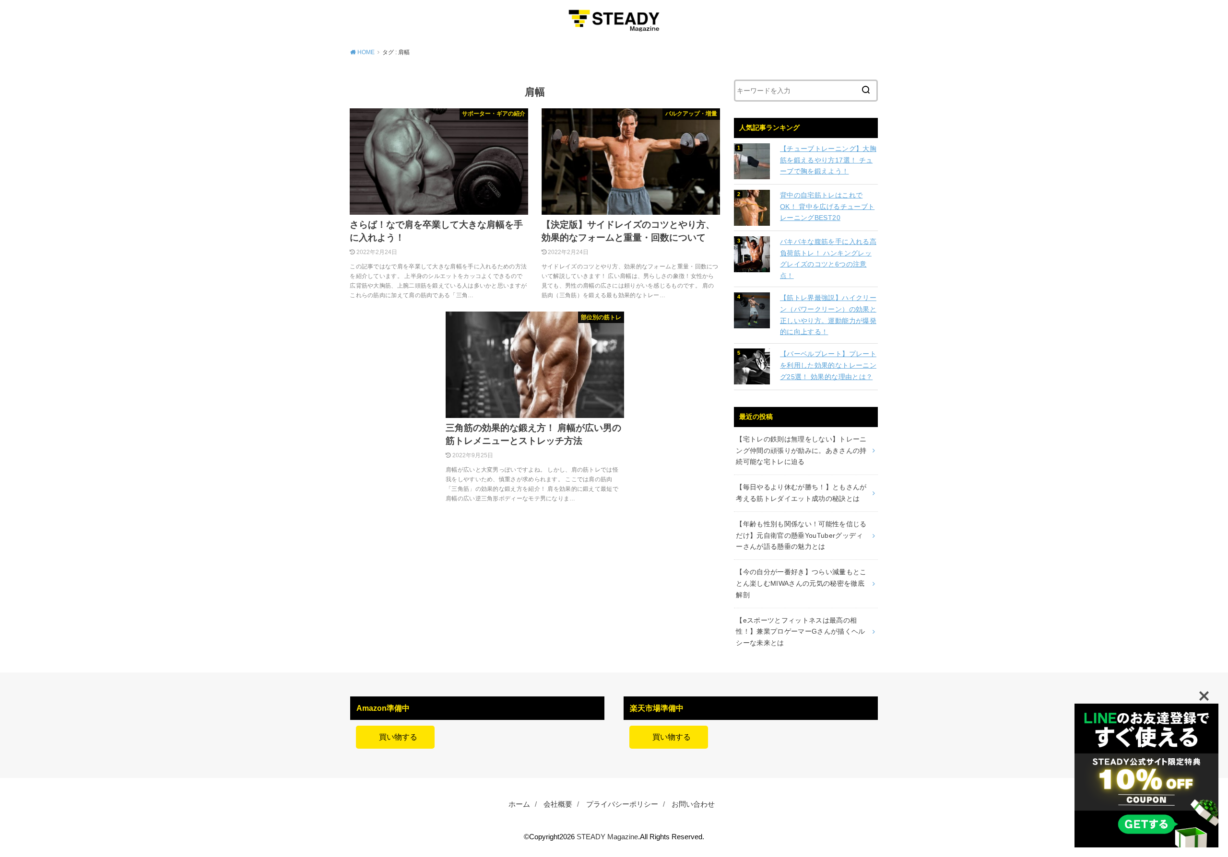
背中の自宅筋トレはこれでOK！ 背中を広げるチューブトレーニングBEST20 (827, 206)
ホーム (519, 804)
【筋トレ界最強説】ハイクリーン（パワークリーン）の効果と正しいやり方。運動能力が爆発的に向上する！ (828, 315)
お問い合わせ (693, 804)
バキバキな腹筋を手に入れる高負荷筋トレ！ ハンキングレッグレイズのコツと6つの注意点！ (828, 258)
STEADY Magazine (607, 837)
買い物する (395, 737)
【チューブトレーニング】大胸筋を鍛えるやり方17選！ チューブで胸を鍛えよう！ (828, 160)
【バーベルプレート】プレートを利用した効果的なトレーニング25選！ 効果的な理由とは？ (828, 365)
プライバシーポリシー (622, 804)
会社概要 (557, 804)
